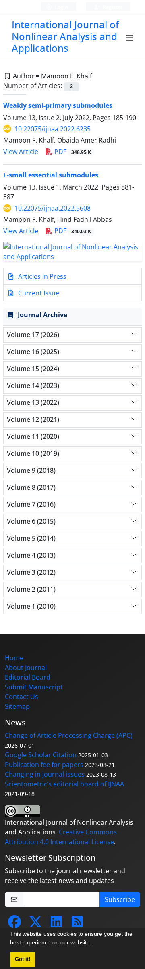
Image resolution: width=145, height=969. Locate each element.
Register (112, 7)
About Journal (26, 667)
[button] (94, 943)
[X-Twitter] (35, 924)
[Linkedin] (56, 924)
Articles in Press (41, 276)
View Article (20, 151)
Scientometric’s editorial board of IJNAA (64, 783)
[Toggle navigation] (130, 38)
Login (61, 7)
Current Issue (38, 293)
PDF (72, 151)
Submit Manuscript (34, 687)
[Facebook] (14, 924)
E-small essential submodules (50, 175)
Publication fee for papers (44, 764)
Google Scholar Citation (41, 754)
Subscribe (120, 899)
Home (14, 657)
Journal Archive (42, 314)
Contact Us (21, 696)
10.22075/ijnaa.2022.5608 (52, 208)
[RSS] (77, 924)
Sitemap (17, 706)
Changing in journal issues (45, 774)
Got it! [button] (22, 959)
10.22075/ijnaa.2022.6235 (52, 128)
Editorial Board (27, 677)
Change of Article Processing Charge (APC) (69, 735)
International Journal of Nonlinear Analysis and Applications (65, 36)
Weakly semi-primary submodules (57, 105)
